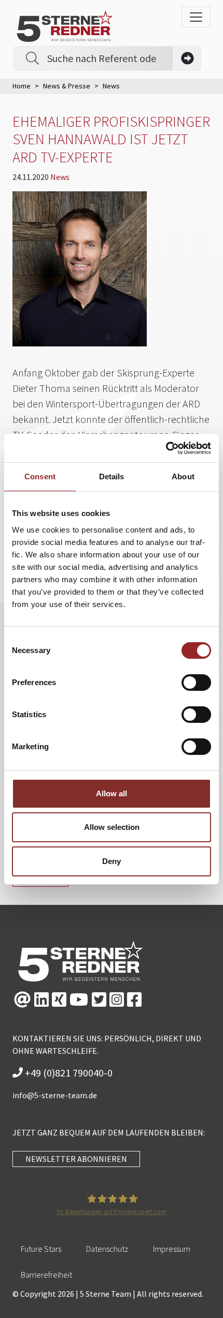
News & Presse (66, 85)
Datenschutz (107, 1249)
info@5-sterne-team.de (54, 1095)
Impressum (171, 1249)
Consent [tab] (39, 476)
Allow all (111, 793)
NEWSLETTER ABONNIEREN (76, 1159)
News (59, 177)
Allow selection (112, 827)
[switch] (196, 682)
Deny (111, 861)
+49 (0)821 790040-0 (68, 1072)
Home (21, 85)
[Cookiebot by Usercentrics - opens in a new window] (165, 448)
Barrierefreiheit (46, 1274)
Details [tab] (111, 476)
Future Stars (41, 1249)
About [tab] (183, 476)
